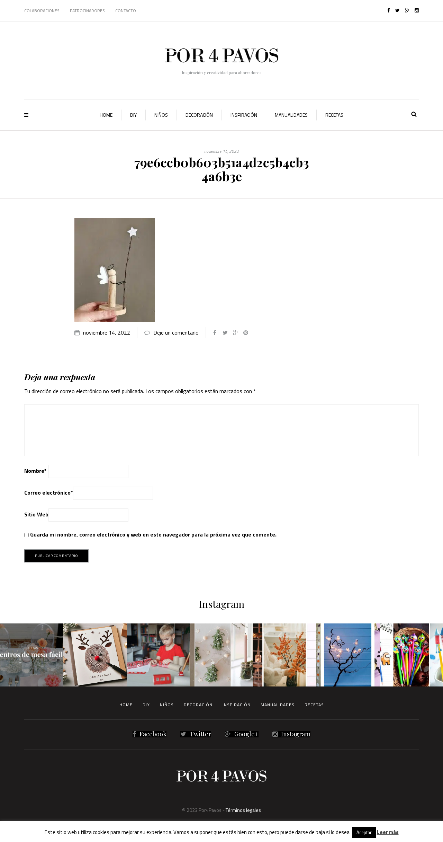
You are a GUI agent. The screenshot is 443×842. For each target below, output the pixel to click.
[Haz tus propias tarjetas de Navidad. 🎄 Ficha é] (95, 655)
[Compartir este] (214, 332)
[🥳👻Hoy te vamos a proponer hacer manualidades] (348, 655)
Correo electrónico (48, 492)
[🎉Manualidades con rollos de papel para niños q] (158, 655)
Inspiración (243, 114)
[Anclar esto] (246, 332)
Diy (133, 114)
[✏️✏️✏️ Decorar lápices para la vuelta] (411, 655)
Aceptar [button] (364, 832)
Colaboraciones (42, 10)
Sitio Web (36, 514)
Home (106, 114)
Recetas (334, 114)
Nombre (35, 471)
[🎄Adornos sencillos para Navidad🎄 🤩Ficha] (221, 655)
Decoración (199, 114)
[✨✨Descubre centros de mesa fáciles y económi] (31, 655)
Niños (161, 114)
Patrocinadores (87, 10)
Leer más (388, 832)
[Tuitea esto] (225, 332)
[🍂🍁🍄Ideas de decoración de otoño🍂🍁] (284, 655)
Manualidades (291, 114)
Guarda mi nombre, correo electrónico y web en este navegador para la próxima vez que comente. (153, 534)
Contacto (125, 10)
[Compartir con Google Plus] (235, 332)
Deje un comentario (176, 332)
